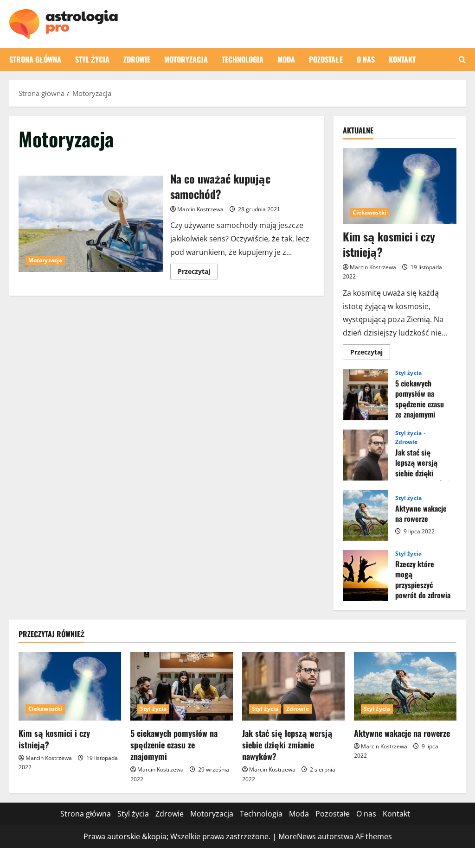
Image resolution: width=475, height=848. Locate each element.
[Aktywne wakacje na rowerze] (405, 686)
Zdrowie (136, 59)
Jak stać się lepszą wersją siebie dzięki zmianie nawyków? (365, 455)
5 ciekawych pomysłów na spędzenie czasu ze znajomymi (365, 394)
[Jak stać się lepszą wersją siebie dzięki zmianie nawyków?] (293, 686)
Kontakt (402, 59)
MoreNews (297, 836)
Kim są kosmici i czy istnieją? (389, 244)
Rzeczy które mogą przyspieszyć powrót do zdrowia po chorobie (365, 575)
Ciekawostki (369, 212)
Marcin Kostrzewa (200, 209)
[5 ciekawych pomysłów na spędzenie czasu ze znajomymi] (181, 686)
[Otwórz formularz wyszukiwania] (462, 60)
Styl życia (92, 59)
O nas (366, 59)
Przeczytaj (198, 272)
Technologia (242, 59)
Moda (286, 59)
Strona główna (35, 59)
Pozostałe (326, 59)
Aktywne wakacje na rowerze (365, 515)
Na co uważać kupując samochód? (91, 224)
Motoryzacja (186, 59)
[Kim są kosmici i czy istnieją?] (399, 186)
